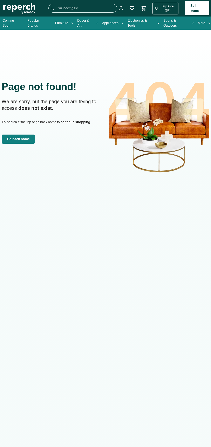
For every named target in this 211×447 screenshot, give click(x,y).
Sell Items (194, 8)
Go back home (18, 139)
